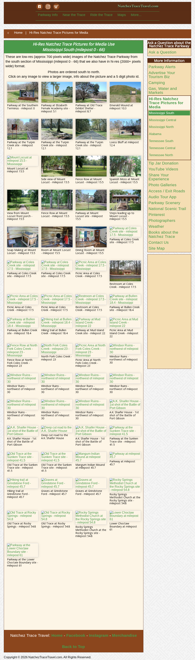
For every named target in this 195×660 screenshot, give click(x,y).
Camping (157, 82)
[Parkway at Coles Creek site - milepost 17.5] (125, 231)
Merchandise (124, 635)
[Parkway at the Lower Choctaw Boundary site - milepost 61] (22, 550)
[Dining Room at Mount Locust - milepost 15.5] (90, 237)
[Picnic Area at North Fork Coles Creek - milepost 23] (90, 350)
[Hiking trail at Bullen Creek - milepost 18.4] (56, 322)
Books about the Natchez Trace (163, 234)
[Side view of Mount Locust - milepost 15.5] (56, 166)
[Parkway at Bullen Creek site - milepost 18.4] (125, 299)
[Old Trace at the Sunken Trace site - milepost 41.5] (22, 457)
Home (57, 635)
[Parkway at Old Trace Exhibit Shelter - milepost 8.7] (90, 92)
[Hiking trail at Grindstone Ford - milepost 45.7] (22, 483)
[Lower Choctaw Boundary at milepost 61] (125, 516)
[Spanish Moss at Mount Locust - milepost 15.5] (125, 166)
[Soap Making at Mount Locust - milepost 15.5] (22, 237)
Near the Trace (74, 15)
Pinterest (157, 214)
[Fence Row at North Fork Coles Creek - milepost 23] (22, 350)
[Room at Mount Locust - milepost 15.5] (56, 237)
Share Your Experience (159, 177)
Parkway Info (48, 15)
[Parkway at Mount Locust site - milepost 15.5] (90, 200)
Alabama (155, 134)
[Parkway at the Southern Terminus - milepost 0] (22, 92)
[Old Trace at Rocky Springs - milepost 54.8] (22, 516)
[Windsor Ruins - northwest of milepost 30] (125, 349)
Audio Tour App (162, 197)
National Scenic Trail (167, 208)
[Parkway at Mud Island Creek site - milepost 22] (90, 322)
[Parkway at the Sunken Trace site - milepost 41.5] (125, 431)
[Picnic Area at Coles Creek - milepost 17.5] (90, 265)
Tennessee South (161, 141)
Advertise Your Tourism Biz (162, 74)
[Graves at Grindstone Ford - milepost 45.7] (56, 483)
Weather (156, 226)
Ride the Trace (101, 15)
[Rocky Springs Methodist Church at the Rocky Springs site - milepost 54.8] (125, 485)
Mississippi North (161, 127)
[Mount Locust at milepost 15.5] (22, 161)
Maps (121, 15)
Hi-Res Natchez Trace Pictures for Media (166, 103)
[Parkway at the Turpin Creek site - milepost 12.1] (22, 129)
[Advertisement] (73, 601)
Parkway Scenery (164, 203)
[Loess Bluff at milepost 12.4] (125, 129)
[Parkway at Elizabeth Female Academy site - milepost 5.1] (56, 92)
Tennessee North (161, 155)
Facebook (75, 635)
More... (136, 15)
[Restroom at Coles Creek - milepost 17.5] (125, 270)
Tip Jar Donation (163, 163)
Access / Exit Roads (167, 191)
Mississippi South (161, 113)
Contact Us (159, 242)
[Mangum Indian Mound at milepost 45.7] (90, 457)
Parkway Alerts (162, 67)
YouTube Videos (163, 169)
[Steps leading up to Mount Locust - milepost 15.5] (125, 200)
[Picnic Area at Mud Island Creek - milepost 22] (125, 322)
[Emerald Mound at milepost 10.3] (125, 92)
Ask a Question (162, 52)
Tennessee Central (162, 148)
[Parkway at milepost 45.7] (125, 455)
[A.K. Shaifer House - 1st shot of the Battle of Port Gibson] (125, 404)
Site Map (157, 248)
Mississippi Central (162, 120)
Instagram (98, 635)
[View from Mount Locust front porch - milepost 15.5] (22, 200)
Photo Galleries (163, 185)
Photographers (162, 220)
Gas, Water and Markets (163, 90)
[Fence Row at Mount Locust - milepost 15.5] (90, 166)
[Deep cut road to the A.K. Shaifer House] (56, 429)
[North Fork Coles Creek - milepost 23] (56, 349)
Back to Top (73, 646)
